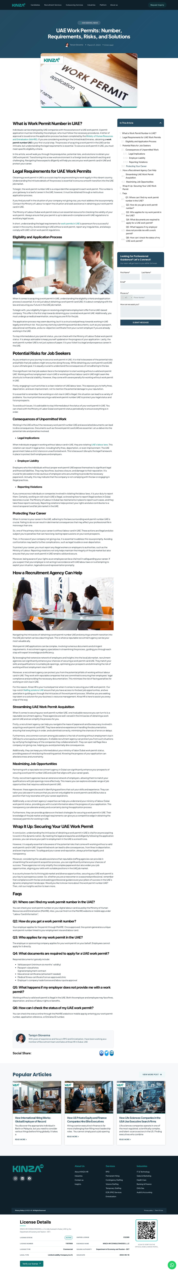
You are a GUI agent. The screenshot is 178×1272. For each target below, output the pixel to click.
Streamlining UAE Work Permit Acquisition (139, 176)
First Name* (125, 272)
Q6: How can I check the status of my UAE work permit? (143, 239)
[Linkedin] (22, 1178)
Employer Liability (137, 158)
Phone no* (124, 293)
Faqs (125, 193)
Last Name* (146, 272)
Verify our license (32, 1263)
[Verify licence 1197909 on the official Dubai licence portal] (146, 1230)
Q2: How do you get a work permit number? (141, 206)
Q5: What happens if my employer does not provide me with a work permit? (141, 230)
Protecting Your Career (136, 166)
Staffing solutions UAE (33, 690)
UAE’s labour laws (99, 444)
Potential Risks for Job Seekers (137, 145)
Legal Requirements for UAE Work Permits (142, 137)
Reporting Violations (138, 162)
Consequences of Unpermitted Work (142, 149)
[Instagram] (15, 1178)
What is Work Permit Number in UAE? (139, 133)
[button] (91, 5)
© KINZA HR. (29, 1210)
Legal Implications (137, 154)
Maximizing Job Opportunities (139, 181)
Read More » (21, 1139)
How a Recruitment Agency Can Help (139, 170)
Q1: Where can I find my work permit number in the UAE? (142, 199)
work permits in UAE (70, 223)
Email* (123, 282)
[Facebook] (29, 1178)
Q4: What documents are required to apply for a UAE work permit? (142, 221)
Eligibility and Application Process (141, 141)
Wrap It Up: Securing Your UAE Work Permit (139, 187)
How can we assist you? (129, 304)
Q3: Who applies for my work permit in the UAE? (143, 214)
